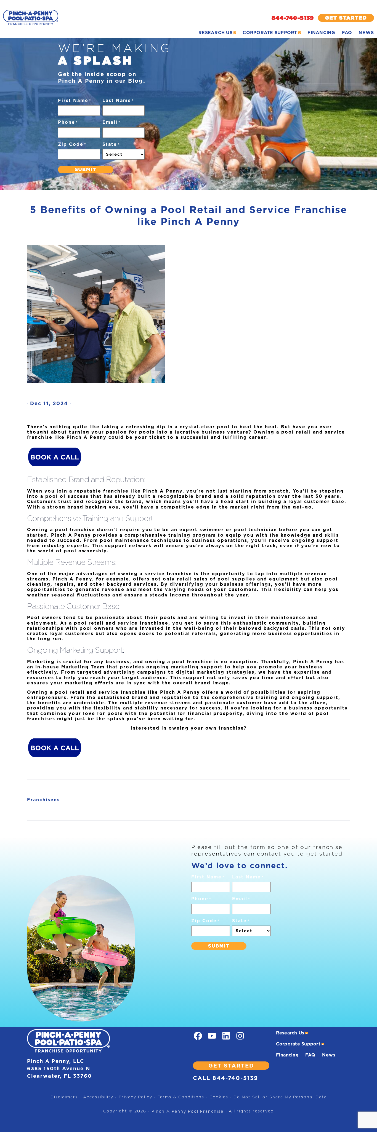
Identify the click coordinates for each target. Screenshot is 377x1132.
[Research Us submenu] (234, 32)
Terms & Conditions (181, 1097)
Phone (68, 122)
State (111, 144)
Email (111, 122)
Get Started (346, 18)
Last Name (118, 100)
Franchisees (43, 799)
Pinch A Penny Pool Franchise (188, 1111)
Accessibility (98, 1097)
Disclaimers (64, 1097)
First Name (74, 100)
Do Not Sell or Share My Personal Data (280, 1097)
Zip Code (72, 144)
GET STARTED (231, 1065)
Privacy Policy (135, 1097)
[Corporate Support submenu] (299, 32)
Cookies (218, 1097)
